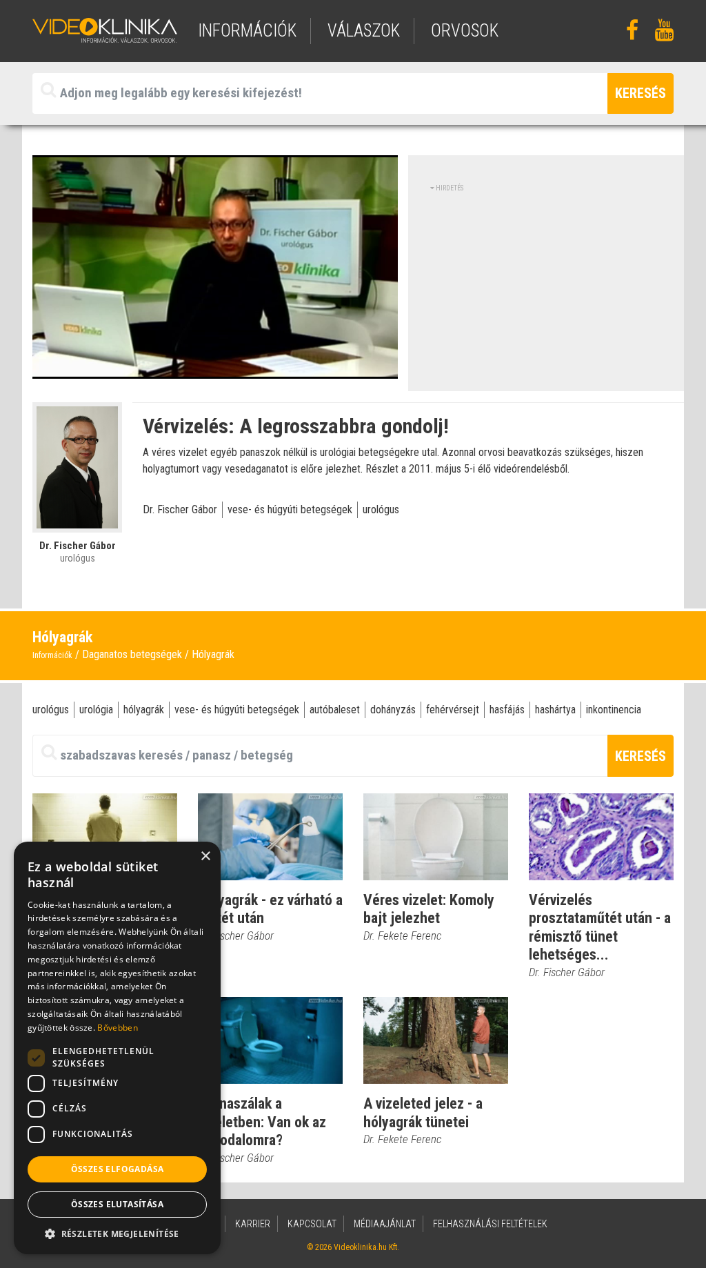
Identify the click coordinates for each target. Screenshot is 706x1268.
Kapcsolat (312, 1223)
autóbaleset (335, 709)
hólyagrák (143, 709)
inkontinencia (613, 709)
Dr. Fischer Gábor (180, 509)
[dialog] (117, 1048)
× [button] (205, 856)
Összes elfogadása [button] (117, 1169)
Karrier (252, 1223)
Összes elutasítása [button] (117, 1204)
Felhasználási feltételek (490, 1223)
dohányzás (393, 709)
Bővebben (117, 1027)
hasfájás (507, 709)
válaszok (363, 31)
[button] (117, 1233)
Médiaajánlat (385, 1223)
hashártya (555, 709)
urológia (96, 709)
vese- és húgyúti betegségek (290, 509)
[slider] (213, 369)
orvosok (464, 31)
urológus (381, 509)
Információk (52, 655)
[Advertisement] (546, 289)
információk (247, 31)
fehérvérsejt (452, 709)
